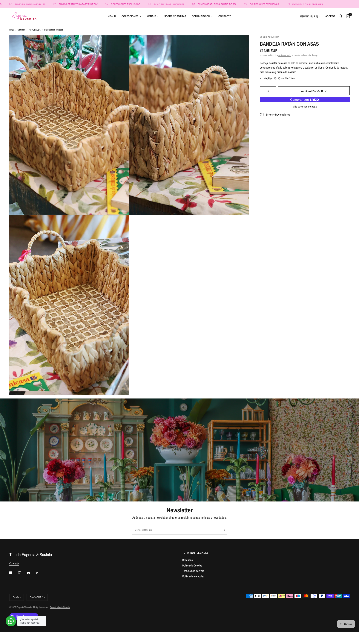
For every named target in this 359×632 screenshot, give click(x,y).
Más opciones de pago (305, 106)
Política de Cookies (192, 565)
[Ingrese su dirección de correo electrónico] (223, 530)
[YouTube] (31, 573)
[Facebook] (13, 573)
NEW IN (112, 16)
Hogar (11, 29)
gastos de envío (284, 55)
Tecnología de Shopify (60, 607)
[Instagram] (22, 573)
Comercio (21, 29)
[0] (347, 16)
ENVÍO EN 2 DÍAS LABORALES (140, 4)
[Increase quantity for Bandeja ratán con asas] (273, 91)
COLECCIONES (130, 16)
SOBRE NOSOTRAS (175, 16)
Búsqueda (187, 560)
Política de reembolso (193, 576)
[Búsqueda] (340, 16)
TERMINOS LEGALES (195, 552)
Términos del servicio (193, 571)
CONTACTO (224, 16)
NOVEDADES (35, 29)
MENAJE (151, 16)
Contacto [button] (14, 563)
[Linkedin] (40, 573)
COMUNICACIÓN (201, 16)
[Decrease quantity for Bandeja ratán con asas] (263, 91)
